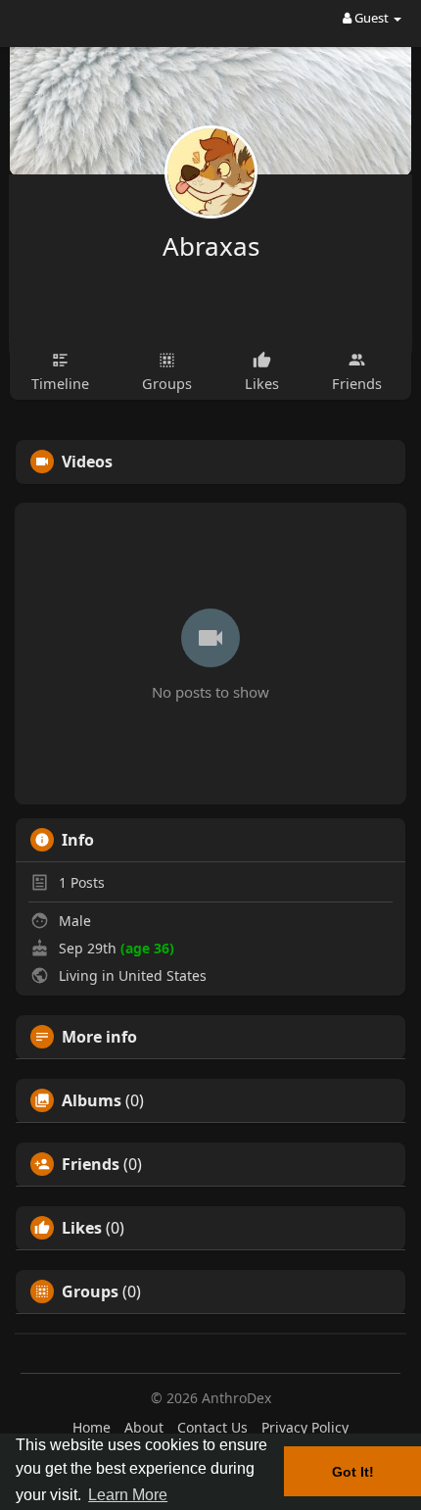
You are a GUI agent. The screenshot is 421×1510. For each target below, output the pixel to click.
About (144, 1427)
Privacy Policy (305, 1427)
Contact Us (212, 1427)
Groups (90, 1291)
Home (91, 1427)
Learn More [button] (127, 1494)
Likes (82, 1228)
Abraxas (211, 246)
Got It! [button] (353, 1472)
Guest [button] (371, 17)
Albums (91, 1100)
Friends (90, 1164)
